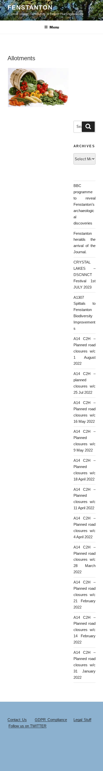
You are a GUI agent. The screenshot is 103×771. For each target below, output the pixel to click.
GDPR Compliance (51, 720)
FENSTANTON (30, 7)
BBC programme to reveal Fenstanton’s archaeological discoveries (85, 204)
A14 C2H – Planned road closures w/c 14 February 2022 (85, 629)
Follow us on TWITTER (27, 726)
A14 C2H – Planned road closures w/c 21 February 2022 (85, 594)
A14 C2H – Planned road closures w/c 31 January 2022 (85, 665)
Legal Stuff (83, 720)
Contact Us (17, 720)
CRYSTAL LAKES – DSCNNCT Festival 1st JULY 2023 (85, 274)
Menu (54, 27)
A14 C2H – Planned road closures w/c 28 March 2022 (85, 559)
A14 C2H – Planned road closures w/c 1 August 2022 (85, 351)
